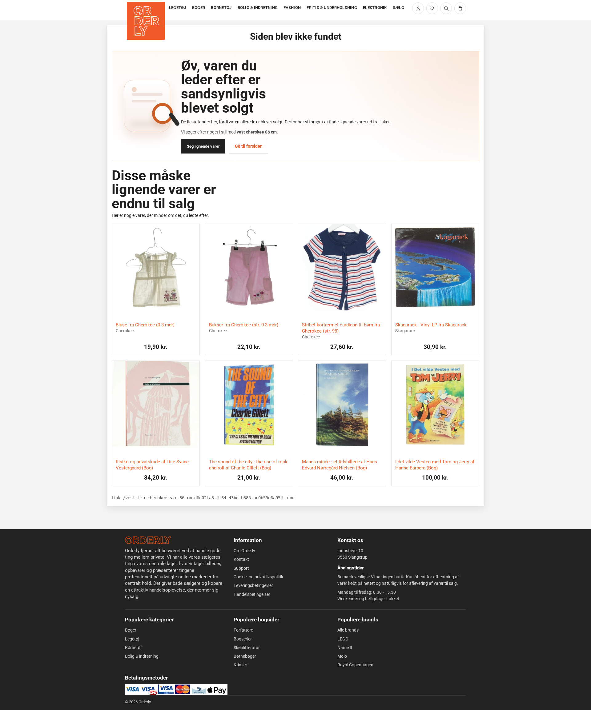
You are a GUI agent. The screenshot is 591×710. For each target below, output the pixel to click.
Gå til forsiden (249, 146)
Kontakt (241, 559)
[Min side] (418, 8)
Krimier (240, 664)
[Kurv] (460, 8)
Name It (344, 647)
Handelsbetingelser (252, 594)
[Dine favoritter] (432, 8)
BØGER (198, 7)
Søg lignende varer (203, 146)
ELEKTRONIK (375, 7)
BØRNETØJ (221, 7)
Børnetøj (133, 647)
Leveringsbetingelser (253, 585)
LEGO (342, 638)
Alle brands (348, 630)
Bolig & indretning (142, 656)
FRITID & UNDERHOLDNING (332, 7)
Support (241, 568)
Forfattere (243, 630)
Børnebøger (245, 656)
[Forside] (146, 10)
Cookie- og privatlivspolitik (258, 576)
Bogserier (243, 638)
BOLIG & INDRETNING (258, 7)
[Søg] (446, 8)
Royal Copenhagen (355, 664)
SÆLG (398, 7)
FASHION (292, 7)
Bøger (130, 630)
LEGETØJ (177, 7)
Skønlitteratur (247, 647)
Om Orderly (244, 550)
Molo (342, 656)
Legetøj (132, 638)
